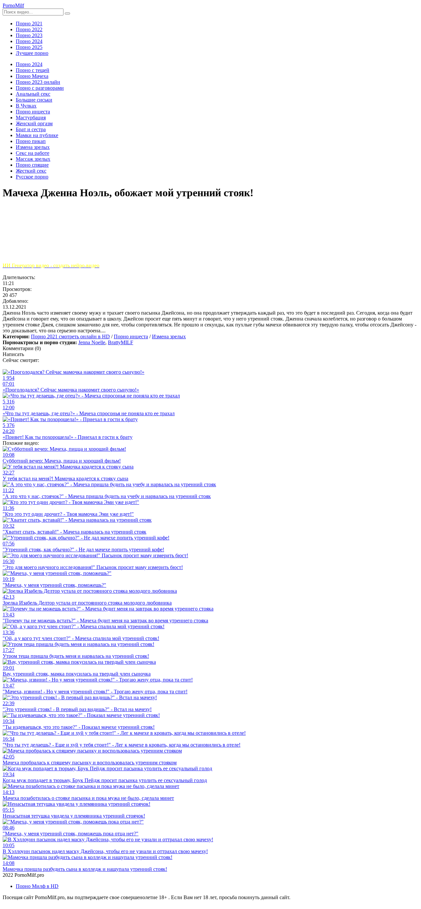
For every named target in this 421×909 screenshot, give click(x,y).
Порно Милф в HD (37, 886)
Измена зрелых (169, 336)
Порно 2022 (29, 29)
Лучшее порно (32, 53)
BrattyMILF (120, 342)
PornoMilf (13, 5)
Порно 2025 (29, 47)
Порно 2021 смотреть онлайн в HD (70, 336)
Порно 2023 (29, 35)
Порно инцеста (131, 336)
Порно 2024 (29, 41)
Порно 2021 (29, 23)
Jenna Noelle (91, 342)
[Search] (67, 13)
